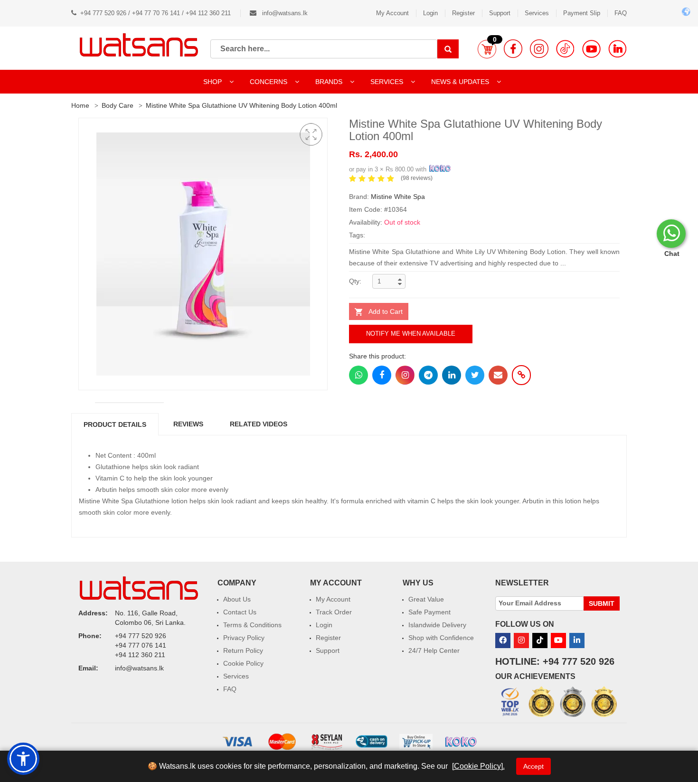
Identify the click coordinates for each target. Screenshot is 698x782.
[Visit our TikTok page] (565, 48)
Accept (533, 766)
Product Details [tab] (115, 424)
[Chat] (671, 233)
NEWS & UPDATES (461, 81)
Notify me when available (410, 333)
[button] (487, 48)
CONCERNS (268, 81)
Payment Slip (581, 13)
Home (80, 105)
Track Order (334, 612)
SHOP (213, 81)
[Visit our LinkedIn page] (617, 48)
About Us (237, 599)
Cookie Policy (243, 663)
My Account (392, 13)
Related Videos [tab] (258, 424)
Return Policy (243, 650)
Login (430, 13)
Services (537, 13)
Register (463, 13)
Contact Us (239, 612)
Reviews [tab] (188, 424)
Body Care (117, 105)
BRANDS (329, 81)
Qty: (355, 281)
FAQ (620, 13)
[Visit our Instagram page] (539, 48)
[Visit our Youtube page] (591, 48)
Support (499, 13)
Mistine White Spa (398, 196)
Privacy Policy (243, 637)
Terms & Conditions (252, 625)
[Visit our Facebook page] (513, 48)
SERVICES (387, 81)
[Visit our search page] (448, 48)
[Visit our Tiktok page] (539, 640)
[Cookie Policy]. (478, 766)
